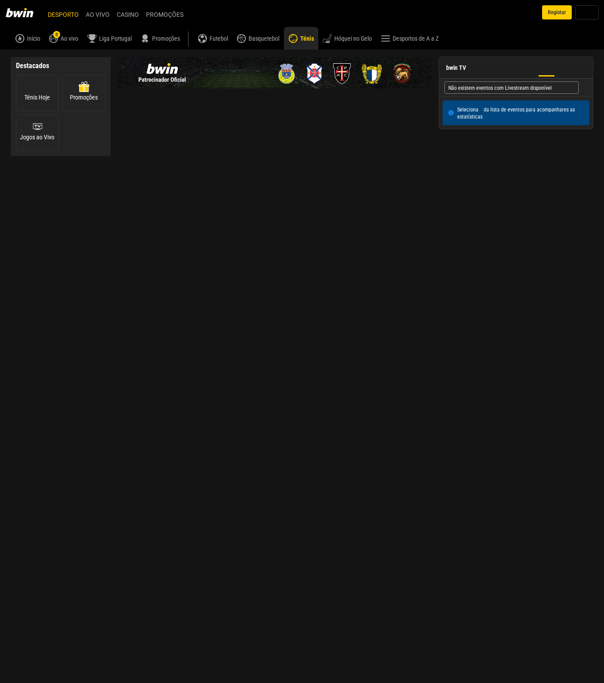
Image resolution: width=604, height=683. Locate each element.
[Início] (24, 12)
